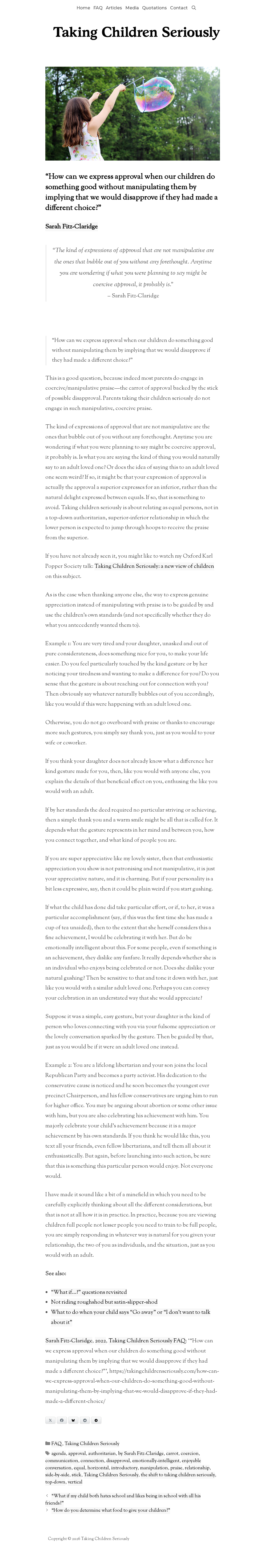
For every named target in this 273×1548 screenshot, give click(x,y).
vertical (75, 1482)
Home (83, 7)
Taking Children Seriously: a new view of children (154, 566)
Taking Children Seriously (92, 1444)
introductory (124, 1468)
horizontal (98, 1468)
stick (76, 1475)
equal (79, 1468)
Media (132, 7)
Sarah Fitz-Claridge (71, 226)
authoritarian (102, 1453)
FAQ (98, 7)
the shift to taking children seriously (178, 1475)
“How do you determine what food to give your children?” (110, 1510)
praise (176, 1468)
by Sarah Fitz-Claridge (141, 1453)
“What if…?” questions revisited (89, 1292)
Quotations (154, 7)
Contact (179, 7)
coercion (190, 1453)
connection (92, 1461)
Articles (114, 7)
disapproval (118, 1461)
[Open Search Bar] (193, 8)
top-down (55, 1482)
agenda (58, 1453)
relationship (197, 1468)
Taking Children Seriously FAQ (147, 1341)
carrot (172, 1453)
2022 (100, 1341)
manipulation (154, 1468)
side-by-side (57, 1475)
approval (77, 1453)
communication (61, 1461)
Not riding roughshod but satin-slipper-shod (104, 1302)
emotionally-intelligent (155, 1461)
